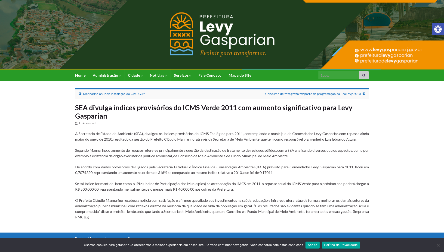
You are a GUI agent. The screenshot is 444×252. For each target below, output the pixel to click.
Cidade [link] (134, 75)
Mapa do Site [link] (240, 75)
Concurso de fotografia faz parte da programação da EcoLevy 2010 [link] (313, 94)
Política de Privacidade (341, 245)
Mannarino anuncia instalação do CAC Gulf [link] (114, 94)
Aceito (313, 245)
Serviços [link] (181, 75)
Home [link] (80, 75)
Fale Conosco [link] (210, 75)
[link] (438, 29)
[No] (438, 245)
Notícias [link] (157, 75)
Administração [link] (106, 75)
